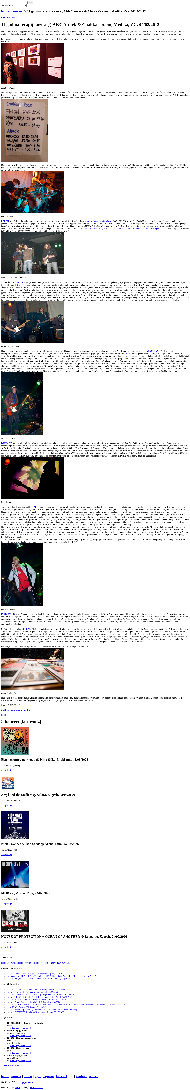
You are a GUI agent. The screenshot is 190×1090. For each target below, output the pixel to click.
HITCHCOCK (19, 282)
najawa (48, 1076)
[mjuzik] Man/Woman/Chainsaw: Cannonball (27, 1007)
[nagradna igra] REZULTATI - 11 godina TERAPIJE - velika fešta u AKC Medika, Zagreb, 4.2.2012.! (52, 976)
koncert (18, 11)
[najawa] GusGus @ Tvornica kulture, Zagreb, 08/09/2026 (32, 992)
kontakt (5, 17)
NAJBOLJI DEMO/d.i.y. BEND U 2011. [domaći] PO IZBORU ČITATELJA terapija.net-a (122, 228)
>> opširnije (6, 770)
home (5, 11)
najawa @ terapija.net (20, 1028)
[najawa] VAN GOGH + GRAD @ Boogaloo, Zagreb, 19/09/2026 (36, 999)
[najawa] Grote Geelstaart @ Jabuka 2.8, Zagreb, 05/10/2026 (33, 1002)
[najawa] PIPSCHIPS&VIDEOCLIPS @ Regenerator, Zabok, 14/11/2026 (39, 997)
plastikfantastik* (36, 1087)
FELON (5, 221)
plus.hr (17, 1087)
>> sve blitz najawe (10, 1065)
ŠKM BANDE (155, 351)
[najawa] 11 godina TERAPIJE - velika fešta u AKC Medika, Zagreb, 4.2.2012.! (42, 978)
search (15, 17)
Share (3, 715)
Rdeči (127, 353)
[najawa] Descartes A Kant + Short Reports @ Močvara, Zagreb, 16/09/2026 (40, 994)
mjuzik (16, 1076)
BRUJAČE (6, 443)
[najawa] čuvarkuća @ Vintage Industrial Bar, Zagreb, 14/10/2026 (36, 989)
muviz (28, 1076)
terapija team (25, 1082)
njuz (38, 1076)
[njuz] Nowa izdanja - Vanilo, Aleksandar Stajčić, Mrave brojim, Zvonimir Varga (42, 1009)
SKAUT (29, 629)
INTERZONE (8, 614)
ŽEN (36, 507)
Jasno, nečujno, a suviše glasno (98, 221)
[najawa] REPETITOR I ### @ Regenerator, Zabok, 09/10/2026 (35, 1012)
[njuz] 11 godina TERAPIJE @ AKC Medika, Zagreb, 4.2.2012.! (35, 973)
